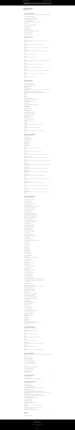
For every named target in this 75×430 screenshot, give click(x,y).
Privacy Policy (37, 424)
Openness (40, 424)
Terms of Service (33, 424)
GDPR (42, 424)
